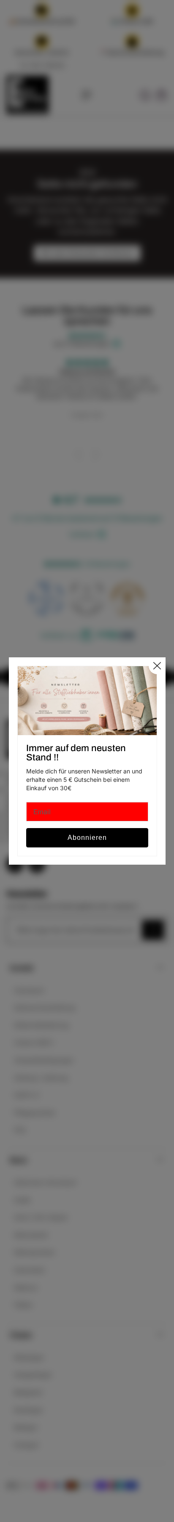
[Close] (156, 665)
